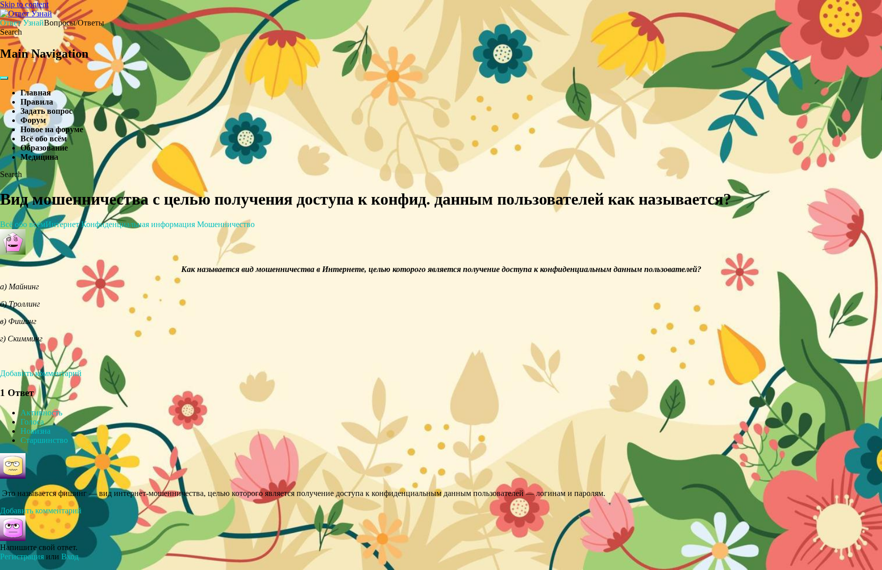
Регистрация (22, 556)
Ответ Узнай (22, 22)
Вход (70, 556)
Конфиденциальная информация (138, 224)
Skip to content (24, 4)
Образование (44, 147)
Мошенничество (226, 224)
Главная (35, 92)
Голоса (32, 421)
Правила (36, 101)
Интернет (62, 224)
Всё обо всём (43, 138)
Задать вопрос (46, 111)
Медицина (39, 157)
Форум (33, 120)
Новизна (35, 431)
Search (11, 32)
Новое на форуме (51, 129)
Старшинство (44, 440)
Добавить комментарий (41, 373)
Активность (41, 412)
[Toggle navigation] (4, 78)
